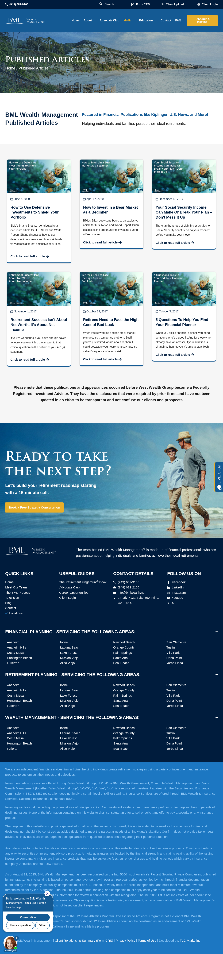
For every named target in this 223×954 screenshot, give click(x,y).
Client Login (210, 4)
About (88, 20)
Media (127, 20)
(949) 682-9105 (18, 4)
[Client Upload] (162, 4)
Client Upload (175, 4)
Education (146, 20)
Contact (166, 20)
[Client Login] (198, 4)
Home (75, 20)
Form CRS (143, 4)
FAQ (178, 20)
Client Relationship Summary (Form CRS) (84, 940)
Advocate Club (109, 20)
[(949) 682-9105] (6, 4)
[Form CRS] (132, 4)
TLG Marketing (190, 940)
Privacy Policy (125, 940)
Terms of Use (147, 940)
